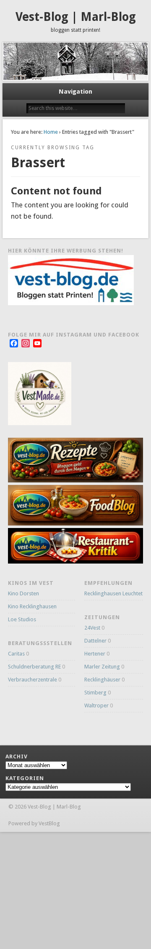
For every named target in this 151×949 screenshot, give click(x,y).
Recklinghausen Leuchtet (113, 593)
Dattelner (95, 641)
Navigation (75, 91)
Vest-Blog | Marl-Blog (76, 17)
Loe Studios (22, 619)
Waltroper (96, 705)
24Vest (92, 628)
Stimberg (95, 692)
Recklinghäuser (102, 679)
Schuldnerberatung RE (34, 666)
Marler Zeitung (102, 666)
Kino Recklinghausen (32, 606)
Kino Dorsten (23, 593)
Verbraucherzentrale (32, 679)
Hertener (94, 654)
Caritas (16, 654)
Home (51, 132)
